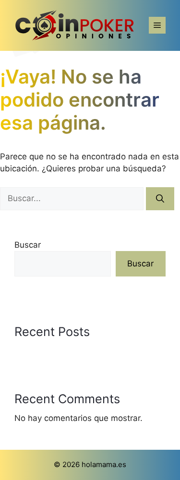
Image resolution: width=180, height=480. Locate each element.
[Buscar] (160, 198)
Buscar (27, 245)
